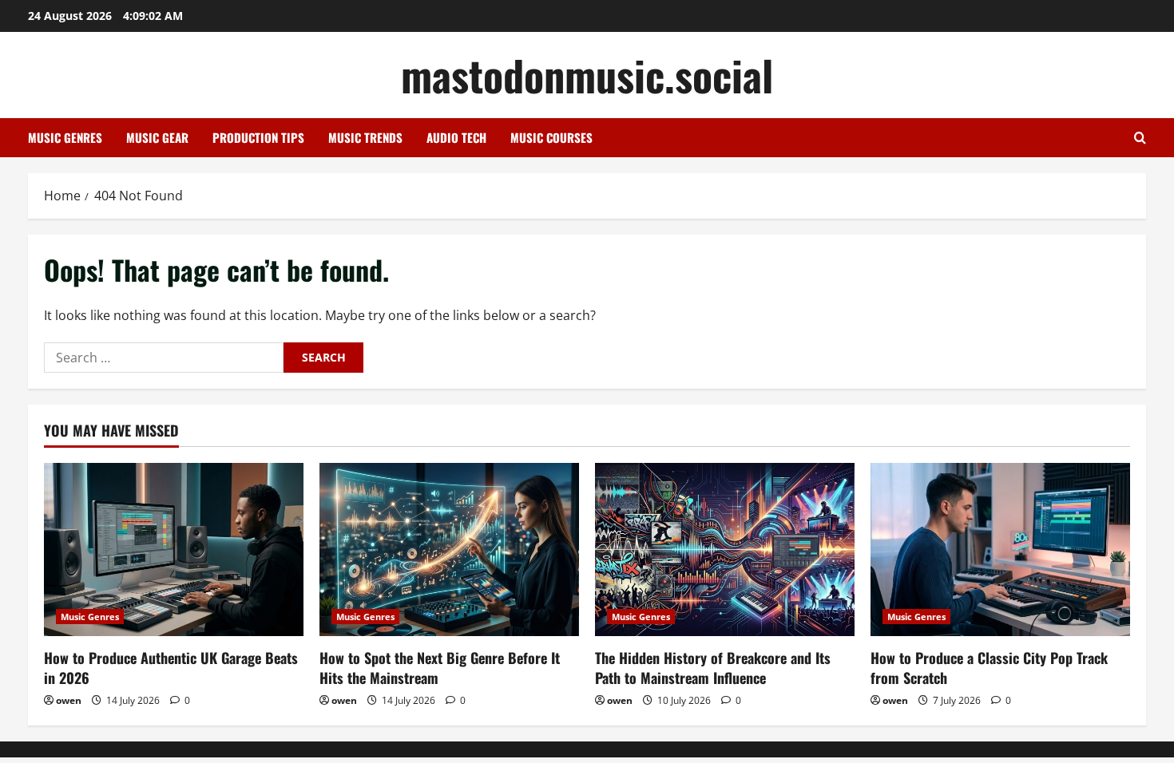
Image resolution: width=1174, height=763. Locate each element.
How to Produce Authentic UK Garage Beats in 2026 (171, 667)
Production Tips (258, 137)
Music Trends (365, 137)
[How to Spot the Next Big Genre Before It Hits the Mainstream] (449, 549)
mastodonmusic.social (587, 74)
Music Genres (65, 137)
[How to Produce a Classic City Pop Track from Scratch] (1000, 549)
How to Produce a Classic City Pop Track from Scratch (989, 667)
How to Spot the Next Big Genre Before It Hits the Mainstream (439, 667)
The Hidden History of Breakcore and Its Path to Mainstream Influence (713, 667)
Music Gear (157, 137)
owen (68, 700)
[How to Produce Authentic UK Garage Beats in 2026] (173, 549)
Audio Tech (456, 137)
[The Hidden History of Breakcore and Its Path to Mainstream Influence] (725, 549)
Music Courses (551, 137)
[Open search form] (1140, 137)
